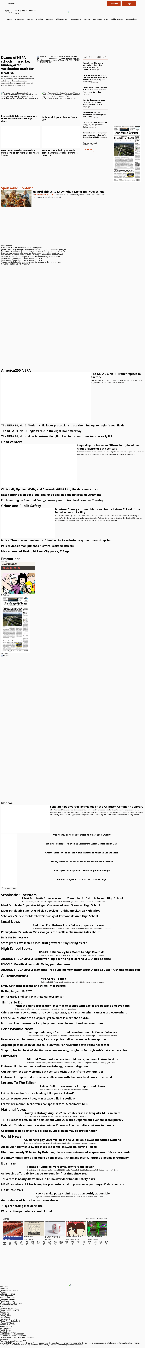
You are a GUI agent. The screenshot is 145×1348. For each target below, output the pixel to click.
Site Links (4, 1287)
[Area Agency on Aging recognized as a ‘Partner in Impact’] (9, 837)
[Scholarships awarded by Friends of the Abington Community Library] (25, 819)
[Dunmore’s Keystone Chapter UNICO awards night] (9, 882)
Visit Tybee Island (44, 195)
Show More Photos (9, 888)
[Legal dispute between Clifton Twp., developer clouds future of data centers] (39, 465)
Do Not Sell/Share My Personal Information (17, 1337)
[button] (11, 3)
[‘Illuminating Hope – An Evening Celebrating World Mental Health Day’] (9, 846)
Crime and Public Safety (21, 505)
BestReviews (131, 19)
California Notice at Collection (12, 1334)
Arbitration (4, 1339)
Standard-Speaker (7, 1299)
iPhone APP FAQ (7, 1323)
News (9, 19)
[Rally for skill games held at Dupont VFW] (61, 103)
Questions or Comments (9, 1319)
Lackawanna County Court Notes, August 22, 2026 (21, 258)
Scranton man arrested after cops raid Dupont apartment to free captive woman (32, 253)
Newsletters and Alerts (9, 1290)
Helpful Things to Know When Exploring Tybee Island (69, 191)
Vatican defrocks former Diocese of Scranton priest (21, 248)
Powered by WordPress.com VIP (13, 1341)
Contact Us (4, 1312)
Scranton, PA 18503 (8, 1308)
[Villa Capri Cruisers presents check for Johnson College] (9, 873)
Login (129, 3)
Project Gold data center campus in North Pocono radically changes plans (30, 257)
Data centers (11, 442)
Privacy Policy (5, 1316)
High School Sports (16, 948)
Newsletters (75, 19)
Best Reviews (12, 1190)
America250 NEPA (16, 370)
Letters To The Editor (18, 1082)
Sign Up (88, 149)
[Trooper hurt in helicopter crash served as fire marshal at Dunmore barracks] (61, 137)
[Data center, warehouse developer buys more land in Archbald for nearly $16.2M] (20, 137)
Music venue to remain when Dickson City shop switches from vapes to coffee (32, 255)
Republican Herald (7, 1301)
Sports (30, 19)
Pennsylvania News (17, 1029)
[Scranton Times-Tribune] (72, 12)
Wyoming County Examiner (11, 1303)
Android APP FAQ (7, 1325)
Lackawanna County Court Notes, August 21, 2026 (21, 260)
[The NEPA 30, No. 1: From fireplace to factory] (46, 397)
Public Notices (117, 19)
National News (13, 1109)
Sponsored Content (17, 188)
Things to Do (61, 19)
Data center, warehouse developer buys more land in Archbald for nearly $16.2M (33, 251)
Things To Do (12, 1002)
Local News (10, 921)
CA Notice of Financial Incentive (13, 1336)
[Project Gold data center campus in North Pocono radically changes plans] (20, 103)
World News (11, 1136)
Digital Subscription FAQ (10, 1321)
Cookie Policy (5, 1330)
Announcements (14, 975)
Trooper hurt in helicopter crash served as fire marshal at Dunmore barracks (31, 262)
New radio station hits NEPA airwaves (16, 264)
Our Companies (6, 1296)
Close (3, 1347)
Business (49, 19)
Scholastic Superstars (19, 895)
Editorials (9, 1056)
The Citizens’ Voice (8, 1298)
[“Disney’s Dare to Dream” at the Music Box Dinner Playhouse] (9, 864)
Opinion (39, 19)
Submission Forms (100, 19)
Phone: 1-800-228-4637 (9, 1310)
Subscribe (114, 3)
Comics (87, 19)
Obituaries (19, 19)
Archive (3, 1292)
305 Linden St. (6, 1307)
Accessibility (5, 1317)
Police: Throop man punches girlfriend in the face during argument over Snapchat (33, 249)
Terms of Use (5, 1328)
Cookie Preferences (8, 1332)
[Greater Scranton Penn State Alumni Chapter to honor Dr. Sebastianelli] (9, 855)
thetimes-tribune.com (8, 1305)
